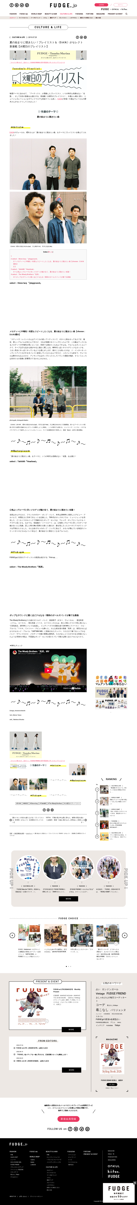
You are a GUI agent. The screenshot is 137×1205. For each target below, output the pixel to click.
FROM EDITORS (112, 1157)
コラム (45, 18)
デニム (112, 1022)
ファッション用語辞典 (16, 1170)
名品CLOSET (14, 1157)
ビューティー (72, 1157)
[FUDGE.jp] (63, 5)
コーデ (100, 1005)
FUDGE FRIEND (116, 993)
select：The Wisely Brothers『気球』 (25, 274)
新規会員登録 (68, 1119)
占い (98, 989)
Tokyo (117, 1025)
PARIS (32, 1162)
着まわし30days (112, 1005)
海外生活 (70, 1165)
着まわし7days (14, 1174)
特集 (11, 1155)
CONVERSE (107, 1014)
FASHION (13, 14)
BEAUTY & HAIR (51, 14)
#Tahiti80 (43, 803)
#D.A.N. (18, 803)
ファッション (72, 1155)
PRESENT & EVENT (115, 14)
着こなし (102, 1010)
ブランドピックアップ (16, 1167)
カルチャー (13, 18)
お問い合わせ (23, 1196)
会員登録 (101, 5)
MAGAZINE (100, 14)
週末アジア (53, 18)
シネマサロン (73, 18)
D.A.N (60, 99)
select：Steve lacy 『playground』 (24, 259)
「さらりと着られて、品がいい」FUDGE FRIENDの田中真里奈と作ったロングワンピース (37, 62)
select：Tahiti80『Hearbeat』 (23, 269)
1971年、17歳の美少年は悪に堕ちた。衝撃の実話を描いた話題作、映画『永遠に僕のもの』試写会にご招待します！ (65, 820)
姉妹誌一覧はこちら (111, 1088)
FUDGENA (79, 14)
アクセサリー (14, 1177)
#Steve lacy (34, 803)
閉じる (50, 252)
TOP (11, 833)
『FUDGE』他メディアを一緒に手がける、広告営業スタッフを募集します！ (42, 1054)
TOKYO (33, 1160)
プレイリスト (63, 18)
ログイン (120, 5)
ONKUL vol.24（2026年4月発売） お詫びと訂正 (32, 1061)
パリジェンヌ (118, 1010)
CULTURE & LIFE (66, 14)
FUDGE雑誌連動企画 (102, 1022)
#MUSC (25, 803)
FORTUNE (89, 14)
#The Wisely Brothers (55, 803)
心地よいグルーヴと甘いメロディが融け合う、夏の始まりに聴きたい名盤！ (42, 272)
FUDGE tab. (24, 14)
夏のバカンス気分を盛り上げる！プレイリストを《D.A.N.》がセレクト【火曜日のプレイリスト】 (28, 820)
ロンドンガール (110, 989)
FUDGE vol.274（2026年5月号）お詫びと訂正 (32, 1048)
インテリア (100, 1025)
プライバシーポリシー (36, 1196)
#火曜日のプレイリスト (72, 803)
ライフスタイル (23, 18)
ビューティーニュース (53, 1157)
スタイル (99, 1016)
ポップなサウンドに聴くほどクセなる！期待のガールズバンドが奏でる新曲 (42, 277)
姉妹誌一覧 (111, 1154)
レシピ (70, 1160)
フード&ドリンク (35, 18)
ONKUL (119, 1022)
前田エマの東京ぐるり (86, 18)
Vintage (100, 994)
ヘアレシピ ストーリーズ (54, 1160)
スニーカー (99, 1014)
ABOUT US (13, 1196)
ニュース (13, 1160)
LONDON (33, 1165)
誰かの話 (98, 18)
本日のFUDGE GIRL (117, 1014)
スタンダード (14, 1172)
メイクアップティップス (54, 1162)
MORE (71, 1029)
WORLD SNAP (36, 14)
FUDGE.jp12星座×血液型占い (108, 1019)
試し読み (112, 1084)
